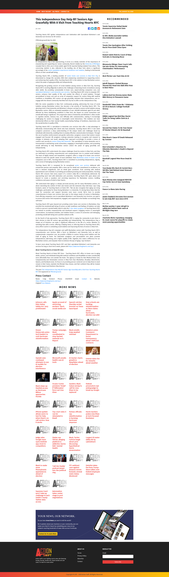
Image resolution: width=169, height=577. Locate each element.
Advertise (80, 558)
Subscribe (118, 562)
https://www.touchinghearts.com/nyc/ (81, 246)
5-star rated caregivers (76, 208)
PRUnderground (55, 272)
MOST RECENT (46, 11)
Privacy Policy (81, 556)
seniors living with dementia (61, 141)
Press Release (45, 283)
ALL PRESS (55, 11)
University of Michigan (92, 64)
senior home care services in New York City (82, 76)
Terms (79, 553)
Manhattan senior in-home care (87, 157)
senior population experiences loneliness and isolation (66, 70)
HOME (38, 11)
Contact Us (86, 279)
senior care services (82, 165)
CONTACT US (65, 11)
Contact (79, 561)
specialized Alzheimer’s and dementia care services (53, 92)
